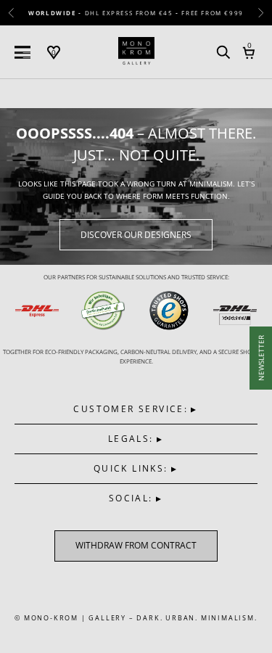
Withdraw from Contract (136, 545)
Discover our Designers (136, 235)
